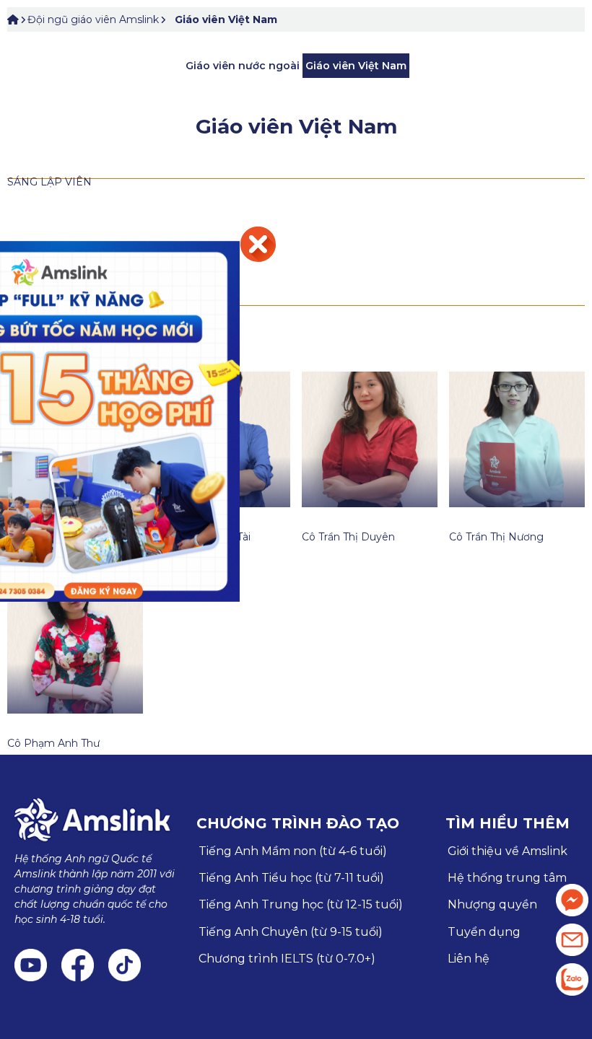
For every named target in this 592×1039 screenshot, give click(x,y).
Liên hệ (468, 958)
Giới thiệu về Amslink (507, 851)
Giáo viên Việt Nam (226, 19)
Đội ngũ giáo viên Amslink (93, 19)
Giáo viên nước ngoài (243, 65)
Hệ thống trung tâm (507, 878)
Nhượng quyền (492, 904)
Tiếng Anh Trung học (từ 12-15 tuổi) (301, 904)
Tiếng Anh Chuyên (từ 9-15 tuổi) (291, 932)
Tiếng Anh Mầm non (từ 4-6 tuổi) (293, 851)
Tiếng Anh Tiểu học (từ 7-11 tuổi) (291, 878)
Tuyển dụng (484, 932)
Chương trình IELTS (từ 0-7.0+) (287, 958)
